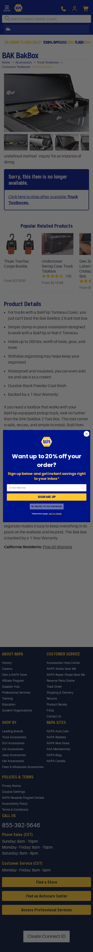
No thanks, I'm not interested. (46, 506)
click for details (54, 513)
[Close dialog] (86, 433)
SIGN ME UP (46, 497)
